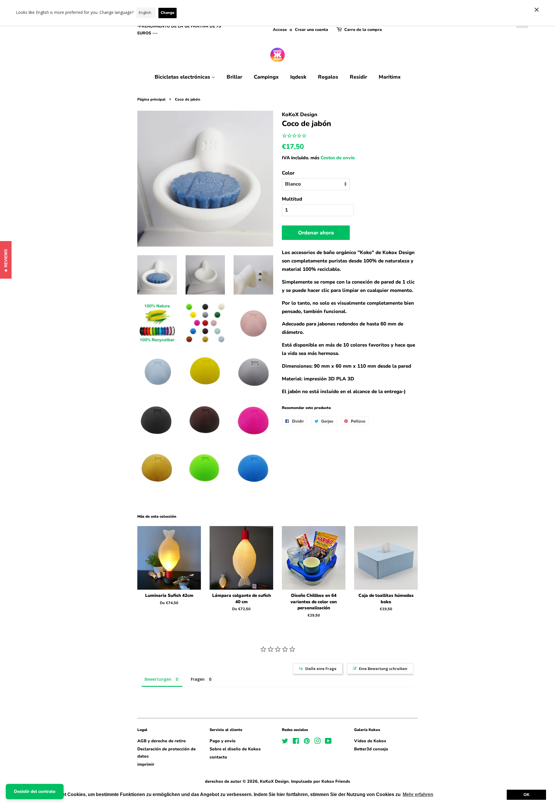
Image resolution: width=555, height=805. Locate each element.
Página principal (151, 99)
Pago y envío (223, 741)
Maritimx (390, 76)
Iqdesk (298, 76)
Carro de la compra (363, 29)
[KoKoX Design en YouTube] (328, 742)
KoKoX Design (274, 781)
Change (167, 12)
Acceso (280, 29)
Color (288, 173)
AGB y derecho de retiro (161, 741)
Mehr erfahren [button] (418, 794)
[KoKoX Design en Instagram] (317, 742)
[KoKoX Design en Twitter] (285, 742)
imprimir (145, 764)
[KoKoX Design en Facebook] (296, 742)
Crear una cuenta (311, 29)
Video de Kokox (370, 741)
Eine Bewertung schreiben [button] (383, 668)
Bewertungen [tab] (158, 679)
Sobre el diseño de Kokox (235, 749)
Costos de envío (338, 158)
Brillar (234, 76)
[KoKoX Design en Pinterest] (307, 742)
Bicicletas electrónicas (183, 76)
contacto (218, 757)
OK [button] (526, 794)
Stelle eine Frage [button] (320, 668)
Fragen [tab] (198, 679)
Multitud (292, 199)
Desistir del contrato (35, 791)
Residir (358, 76)
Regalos (328, 76)
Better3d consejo (371, 749)
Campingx (266, 76)
